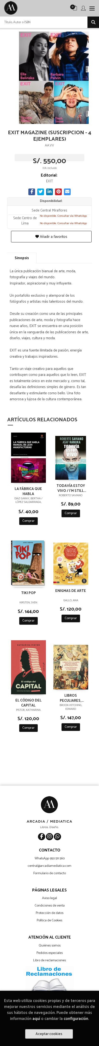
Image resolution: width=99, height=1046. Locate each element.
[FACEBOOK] (41, 836)
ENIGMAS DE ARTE (70, 591)
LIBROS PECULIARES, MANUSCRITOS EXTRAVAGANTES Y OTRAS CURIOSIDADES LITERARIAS (71, 698)
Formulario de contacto (49, 873)
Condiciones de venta (50, 905)
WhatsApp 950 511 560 (50, 858)
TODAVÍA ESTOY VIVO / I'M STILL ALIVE (70, 488)
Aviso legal (49, 898)
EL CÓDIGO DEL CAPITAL (28, 702)
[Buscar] (93, 22)
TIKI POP (28, 593)
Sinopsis (22, 258)
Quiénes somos (50, 945)
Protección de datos (49, 913)
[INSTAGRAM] (49, 836)
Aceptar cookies (49, 1034)
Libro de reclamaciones (49, 960)
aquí (36, 1019)
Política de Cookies (49, 920)
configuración (76, 1019)
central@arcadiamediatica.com (49, 866)
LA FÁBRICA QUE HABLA (28, 491)
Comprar (28, 521)
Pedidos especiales (50, 953)
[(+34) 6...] (57, 836)
